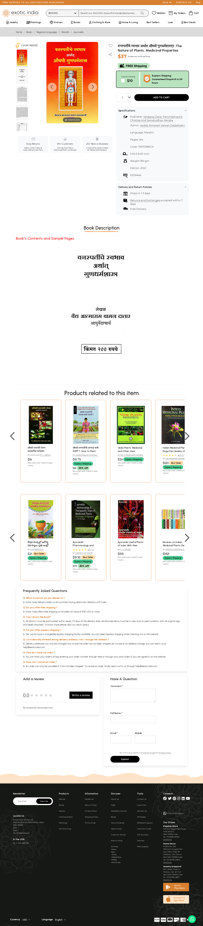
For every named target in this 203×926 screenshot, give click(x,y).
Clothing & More (66, 817)
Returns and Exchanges (145, 200)
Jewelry (62, 811)
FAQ (198, 2)
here (99, 656)
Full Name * (116, 713)
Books (29, 32)
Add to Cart (161, 97)
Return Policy (90, 805)
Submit (125, 759)
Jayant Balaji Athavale (86, 455)
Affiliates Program (145, 823)
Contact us (184, 2)
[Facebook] (165, 799)
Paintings (63, 823)
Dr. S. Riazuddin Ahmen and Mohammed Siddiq (130, 456)
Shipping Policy (91, 817)
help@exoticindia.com (34, 647)
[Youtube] (188, 799)
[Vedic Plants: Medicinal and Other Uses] (131, 443)
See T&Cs (39, 150)
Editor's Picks (116, 840)
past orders (124, 656)
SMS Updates (142, 846)
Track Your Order (144, 829)
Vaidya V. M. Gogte (84, 553)
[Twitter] (169, 799)
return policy (82, 624)
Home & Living (65, 829)
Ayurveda (79, 32)
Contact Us (141, 799)
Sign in (167, 2)
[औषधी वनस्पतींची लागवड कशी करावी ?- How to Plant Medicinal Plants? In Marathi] (85, 443)
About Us (115, 799)
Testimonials (116, 829)
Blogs (113, 817)
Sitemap (140, 840)
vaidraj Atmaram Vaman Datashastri (162, 125)
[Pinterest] (174, 799)
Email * (114, 733)
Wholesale (141, 817)
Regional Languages (47, 32)
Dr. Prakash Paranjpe (177, 458)
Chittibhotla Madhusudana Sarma (38, 550)
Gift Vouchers (142, 835)
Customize (141, 805)
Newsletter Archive (119, 811)
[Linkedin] (183, 799)
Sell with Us (142, 811)
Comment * (116, 686)
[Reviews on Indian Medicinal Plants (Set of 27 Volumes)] (176, 537)
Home (19, 32)
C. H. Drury (126, 549)
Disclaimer (89, 799)
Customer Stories (118, 835)
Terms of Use (149, 753)
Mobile (138, 733)
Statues (62, 799)
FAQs (113, 805)
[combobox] (109, 13)
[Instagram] (178, 799)
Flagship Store (170, 826)
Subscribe (44, 801)
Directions (167, 839)
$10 (130, 80)
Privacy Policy (165, 753)
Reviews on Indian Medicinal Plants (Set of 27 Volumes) (176, 545)
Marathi (65, 32)
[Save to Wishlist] (110, 47)
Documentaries (117, 823)
